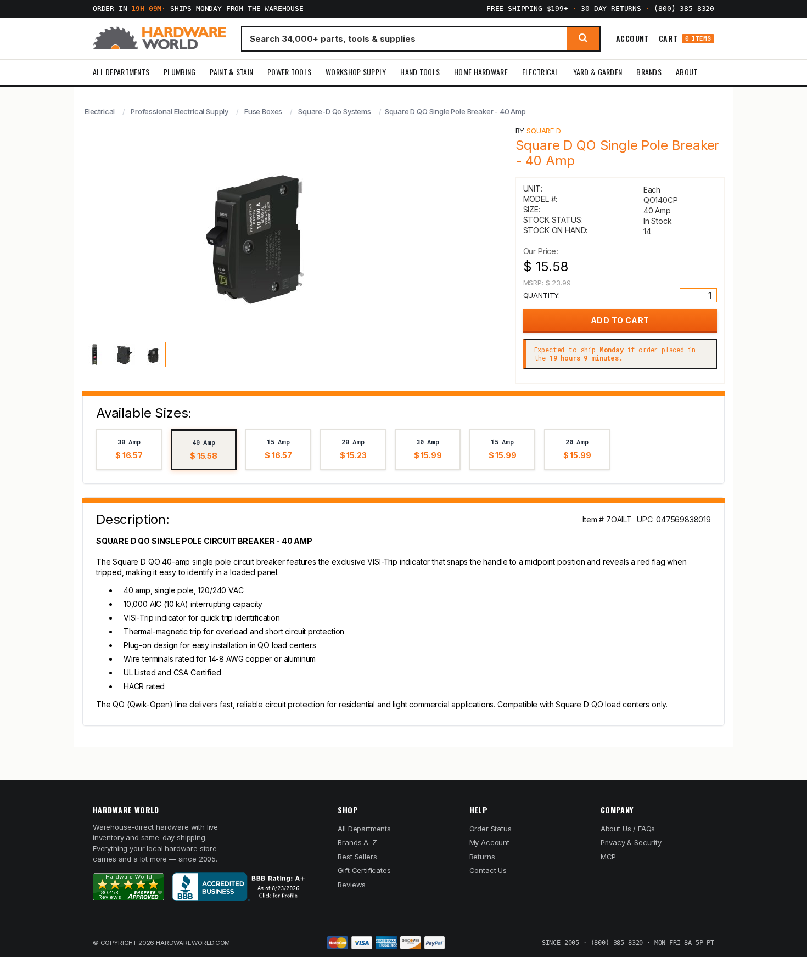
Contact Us (488, 870)
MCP (609, 856)
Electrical (540, 71)
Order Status (490, 828)
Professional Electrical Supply (179, 111)
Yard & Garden (598, 71)
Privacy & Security (631, 842)
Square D (543, 130)
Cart (685, 38)
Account (632, 38)
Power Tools (289, 71)
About (686, 71)
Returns (482, 856)
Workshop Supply (356, 71)
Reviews (352, 884)
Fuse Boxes (263, 111)
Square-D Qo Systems (334, 111)
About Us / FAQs (628, 828)
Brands (649, 71)
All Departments (121, 71)
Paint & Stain (231, 71)
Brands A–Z (357, 842)
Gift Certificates (364, 870)
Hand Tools (420, 71)
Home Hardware (481, 71)
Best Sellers (357, 856)
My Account (489, 842)
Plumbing (179, 71)
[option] (129, 449)
